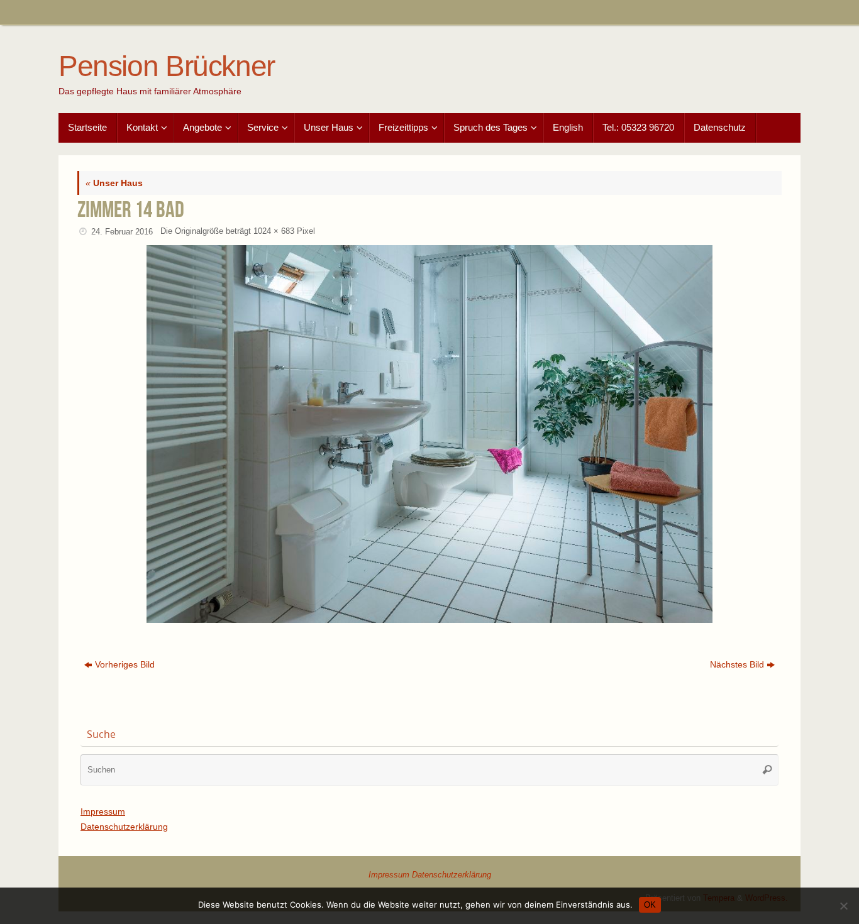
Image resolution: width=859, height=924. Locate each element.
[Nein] (843, 905)
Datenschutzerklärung (124, 827)
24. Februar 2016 (122, 232)
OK (650, 905)
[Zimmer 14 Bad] (429, 433)
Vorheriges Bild (125, 664)
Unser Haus (114, 183)
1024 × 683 (273, 231)
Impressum (102, 811)
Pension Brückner (166, 66)
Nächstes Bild (737, 664)
